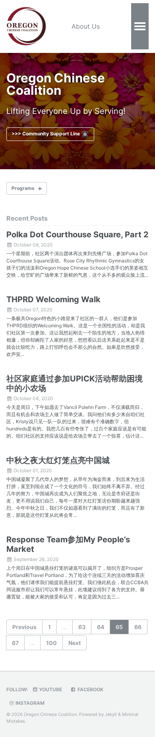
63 (81, 627)
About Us (86, 26)
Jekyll (111, 714)
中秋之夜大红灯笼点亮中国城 (58, 460)
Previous (24, 627)
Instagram (29, 703)
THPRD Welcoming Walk (53, 299)
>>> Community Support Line (46, 134)
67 (15, 642)
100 (51, 642)
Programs (23, 188)
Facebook (89, 689)
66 (137, 627)
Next (74, 642)
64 (100, 627)
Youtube (50, 689)
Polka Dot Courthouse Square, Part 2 (77, 234)
